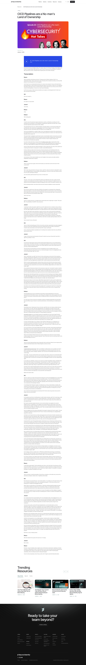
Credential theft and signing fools (30, 348)
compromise (39, 128)
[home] (16, 1)
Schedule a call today (43, 624)
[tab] (20, 576)
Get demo (72, 1)
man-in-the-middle (28, 276)
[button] (40, 2)
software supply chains (46, 141)
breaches (52, 377)
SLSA (55, 497)
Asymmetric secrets (27, 314)
